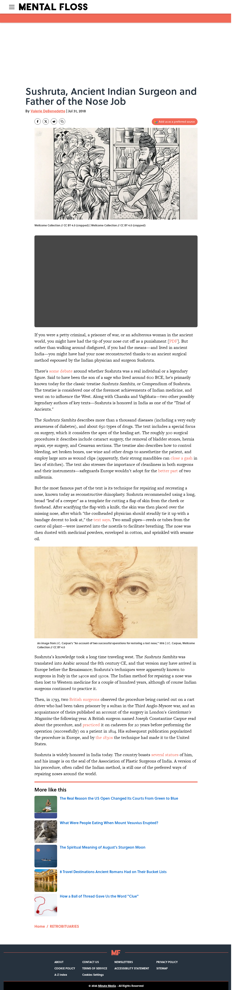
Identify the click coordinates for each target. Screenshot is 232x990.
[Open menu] (11, 7)
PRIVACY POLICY (167, 962)
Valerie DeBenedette (48, 111)
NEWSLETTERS (123, 962)
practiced (91, 725)
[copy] (62, 121)
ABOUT (58, 962)
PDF (173, 341)
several (157, 755)
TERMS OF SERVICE (94, 968)
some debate (60, 371)
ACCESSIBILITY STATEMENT (131, 968)
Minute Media (107, 986)
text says (102, 520)
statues (172, 755)
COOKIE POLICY (64, 968)
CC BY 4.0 (126, 225)
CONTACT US (90, 962)
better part (168, 471)
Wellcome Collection (104, 225)
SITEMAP (162, 968)
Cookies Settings (93, 975)
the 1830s (104, 737)
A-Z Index (60, 975)
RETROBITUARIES (64, 926)
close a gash (182, 458)
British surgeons (84, 699)
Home (39, 926)
